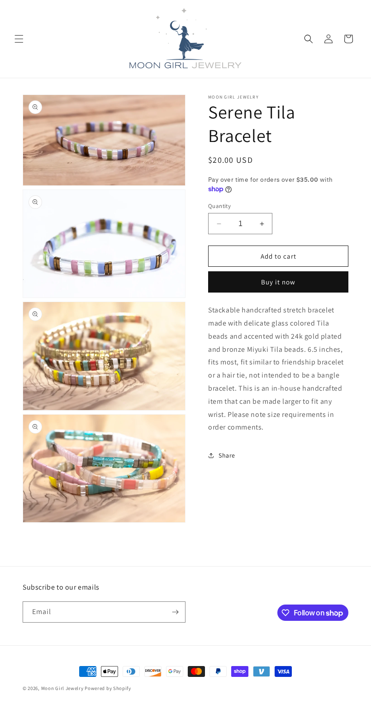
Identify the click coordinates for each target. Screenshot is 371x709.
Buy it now (278, 282)
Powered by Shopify (108, 688)
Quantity (219, 206)
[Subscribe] (175, 612)
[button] (19, 39)
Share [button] (227, 455)
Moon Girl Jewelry (62, 688)
